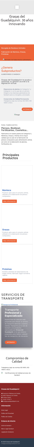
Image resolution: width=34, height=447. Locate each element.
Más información (9, 201)
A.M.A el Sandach (6, 425)
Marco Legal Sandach (7, 428)
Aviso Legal (4, 410)
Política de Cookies (6, 416)
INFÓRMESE (27, 109)
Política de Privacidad (7, 413)
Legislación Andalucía (7, 432)
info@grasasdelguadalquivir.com (10, 443)
